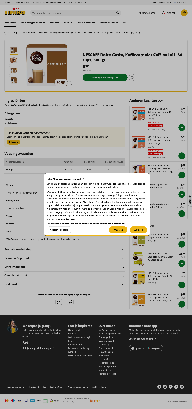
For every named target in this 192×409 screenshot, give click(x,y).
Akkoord (138, 229)
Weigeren (118, 229)
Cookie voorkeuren (59, 229)
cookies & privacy (66, 218)
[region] (97, 204)
